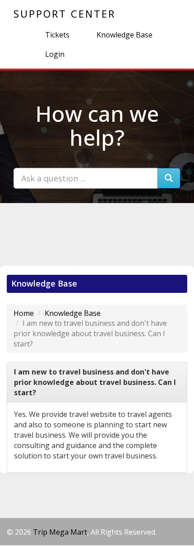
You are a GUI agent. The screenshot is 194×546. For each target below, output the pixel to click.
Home (24, 313)
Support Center (64, 13)
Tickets (57, 35)
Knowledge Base (124, 35)
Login (55, 54)
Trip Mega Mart (60, 532)
